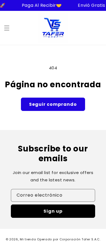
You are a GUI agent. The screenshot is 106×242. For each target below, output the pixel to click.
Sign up (53, 211)
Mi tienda (28, 239)
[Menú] (7, 28)
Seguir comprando (53, 104)
